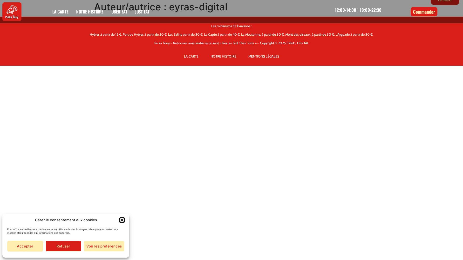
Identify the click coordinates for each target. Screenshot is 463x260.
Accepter (25, 246)
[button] (122, 220)
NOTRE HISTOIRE (89, 11)
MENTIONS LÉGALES (263, 56)
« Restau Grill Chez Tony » (238, 43)
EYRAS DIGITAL (297, 43)
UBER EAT (119, 11)
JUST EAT (142, 11)
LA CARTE (60, 11)
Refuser (63, 246)
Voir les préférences (104, 246)
